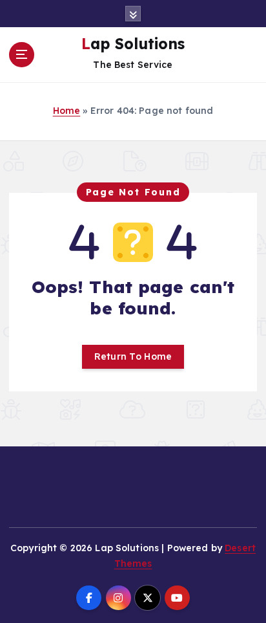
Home (67, 110)
